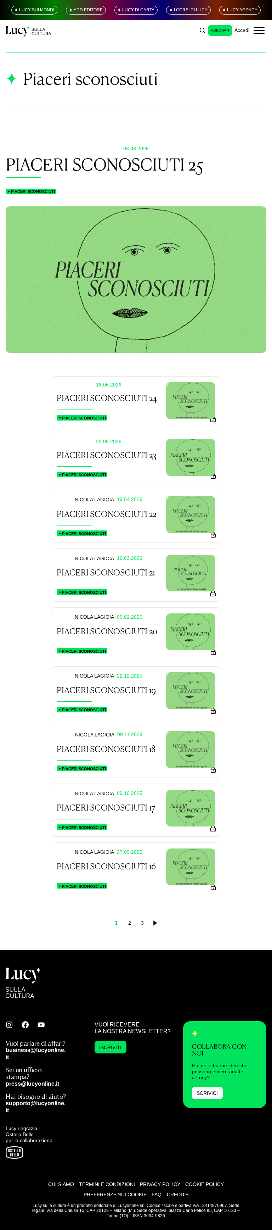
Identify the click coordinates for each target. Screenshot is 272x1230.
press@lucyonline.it (32, 1083)
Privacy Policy (160, 1184)
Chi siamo (61, 1184)
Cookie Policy (204, 1184)
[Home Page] (29, 30)
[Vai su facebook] (25, 1024)
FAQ (157, 1194)
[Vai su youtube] (41, 1024)
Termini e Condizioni (107, 1184)
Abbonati (220, 30)
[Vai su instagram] (9, 1024)
